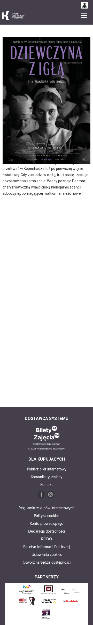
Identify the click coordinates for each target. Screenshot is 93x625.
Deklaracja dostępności (46, 531)
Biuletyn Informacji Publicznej (46, 547)
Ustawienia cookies (47, 555)
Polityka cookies (46, 516)
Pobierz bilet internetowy (46, 469)
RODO (46, 539)
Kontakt (46, 485)
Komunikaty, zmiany (46, 477)
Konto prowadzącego (46, 524)
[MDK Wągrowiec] (13, 16)
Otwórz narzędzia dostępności (47, 562)
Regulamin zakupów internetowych (46, 508)
